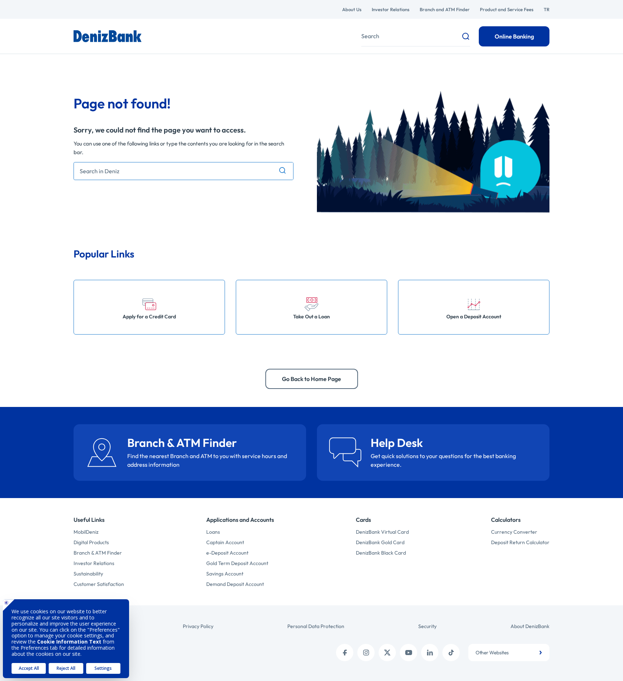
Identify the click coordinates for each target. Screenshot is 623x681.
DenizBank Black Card (381, 553)
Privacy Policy (198, 626)
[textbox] (508, 652)
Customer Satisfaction (99, 584)
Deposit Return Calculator (520, 542)
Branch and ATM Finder (445, 9)
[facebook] (344, 652)
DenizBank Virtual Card (382, 532)
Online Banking (514, 36)
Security (427, 626)
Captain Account (225, 542)
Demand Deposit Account (235, 584)
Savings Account (224, 573)
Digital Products (91, 542)
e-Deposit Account (227, 553)
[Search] (282, 171)
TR (546, 9)
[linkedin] (429, 652)
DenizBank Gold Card (380, 542)
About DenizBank (530, 626)
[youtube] (408, 652)
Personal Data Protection (315, 626)
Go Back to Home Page (311, 378)
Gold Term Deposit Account (237, 563)
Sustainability (88, 573)
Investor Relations (391, 9)
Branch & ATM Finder (98, 553)
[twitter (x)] (387, 652)
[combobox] (508, 652)
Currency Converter (514, 532)
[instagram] (366, 652)
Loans (213, 532)
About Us (352, 9)
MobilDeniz (86, 532)
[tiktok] (451, 652)
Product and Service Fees (507, 9)
